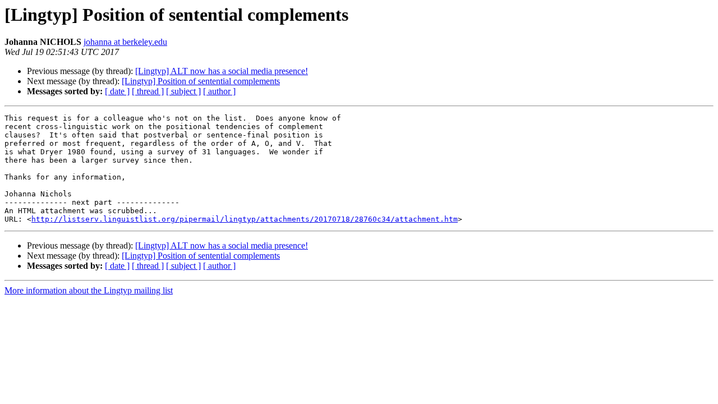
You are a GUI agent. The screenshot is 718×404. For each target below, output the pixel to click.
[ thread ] (148, 91)
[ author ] (219, 91)
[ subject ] (183, 91)
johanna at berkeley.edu (125, 42)
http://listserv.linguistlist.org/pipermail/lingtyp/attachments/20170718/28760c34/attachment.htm (244, 219)
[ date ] (117, 91)
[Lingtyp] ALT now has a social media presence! (221, 71)
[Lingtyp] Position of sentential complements (201, 81)
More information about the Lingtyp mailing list (88, 290)
